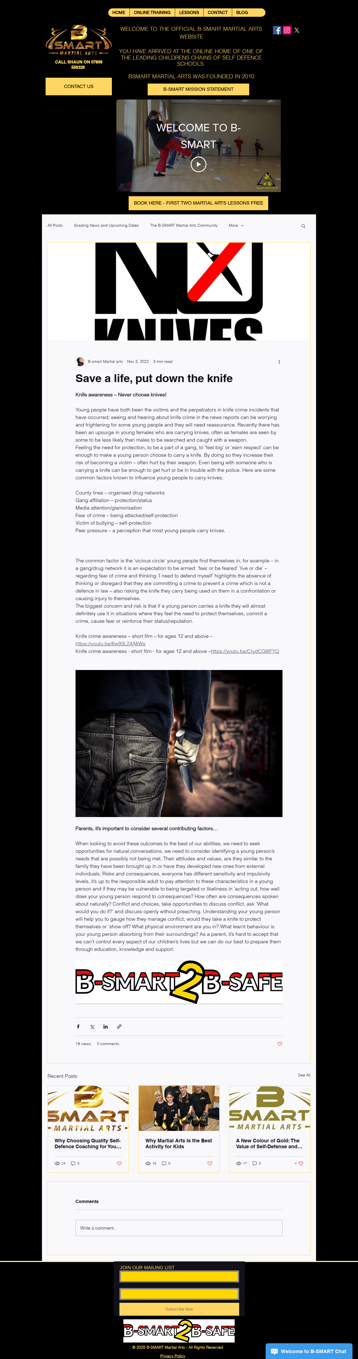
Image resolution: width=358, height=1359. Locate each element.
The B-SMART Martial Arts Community (184, 225)
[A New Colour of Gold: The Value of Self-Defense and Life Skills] (269, 1108)
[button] (303, 225)
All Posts (55, 225)
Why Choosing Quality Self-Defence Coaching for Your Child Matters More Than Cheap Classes (88, 1143)
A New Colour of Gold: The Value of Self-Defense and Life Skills (268, 1143)
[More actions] (279, 361)
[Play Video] (198, 164)
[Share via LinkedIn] (105, 1026)
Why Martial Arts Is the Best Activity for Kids (178, 1143)
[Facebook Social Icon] (277, 30)
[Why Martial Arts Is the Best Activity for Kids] (179, 1108)
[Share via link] (119, 1026)
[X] (297, 30)
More (233, 225)
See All (304, 1075)
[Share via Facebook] (78, 1026)
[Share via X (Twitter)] (92, 1026)
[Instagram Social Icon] (287, 30)
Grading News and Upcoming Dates (106, 225)
